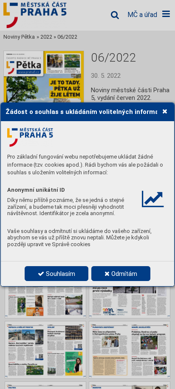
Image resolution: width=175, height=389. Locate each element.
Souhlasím (59, 274)
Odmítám (123, 274)
